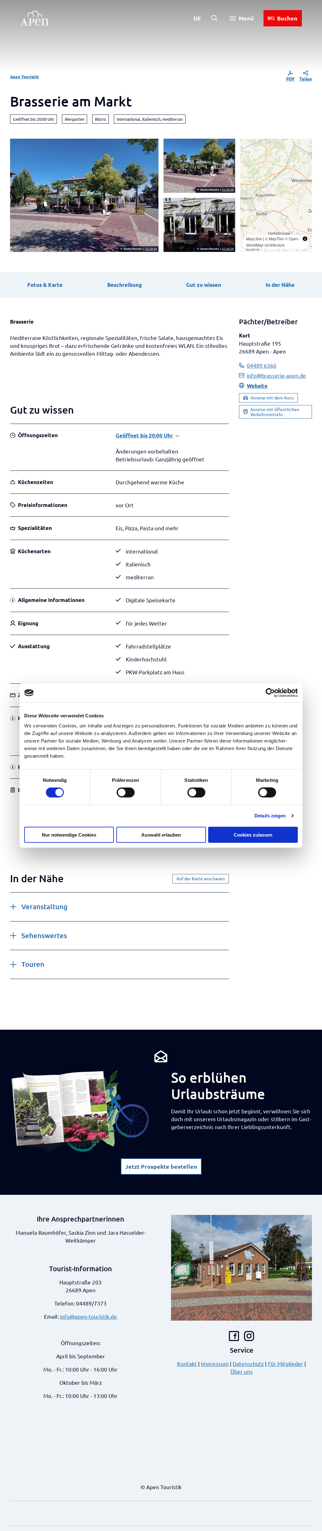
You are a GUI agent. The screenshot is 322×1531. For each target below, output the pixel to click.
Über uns (241, 1371)
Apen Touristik (24, 76)
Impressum (215, 1363)
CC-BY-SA (151, 249)
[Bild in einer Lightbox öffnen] (80, 1111)
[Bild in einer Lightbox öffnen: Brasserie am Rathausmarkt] (199, 166)
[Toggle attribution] (305, 238)
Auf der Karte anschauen (200, 878)
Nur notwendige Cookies (69, 834)
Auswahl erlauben (161, 834)
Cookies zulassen (253, 834)
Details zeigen (270, 815)
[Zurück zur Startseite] (34, 18)
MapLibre (254, 238)
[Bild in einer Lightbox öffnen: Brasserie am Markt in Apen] (84, 195)
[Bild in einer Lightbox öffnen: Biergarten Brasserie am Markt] (199, 225)
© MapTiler (274, 238)
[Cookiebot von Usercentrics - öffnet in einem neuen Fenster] (270, 693)
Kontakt (187, 1363)
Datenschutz (248, 1363)
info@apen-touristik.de (88, 1316)
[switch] (126, 793)
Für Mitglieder (285, 1363)
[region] (276, 195)
